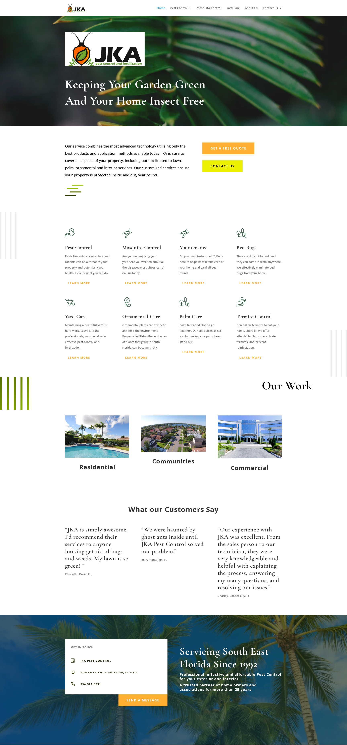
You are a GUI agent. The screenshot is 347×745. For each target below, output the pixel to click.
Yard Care (233, 8)
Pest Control (179, 8)
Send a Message (143, 700)
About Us (251, 8)
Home (161, 8)
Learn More (79, 283)
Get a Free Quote (228, 148)
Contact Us (270, 8)
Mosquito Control (209, 8)
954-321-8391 (91, 684)
